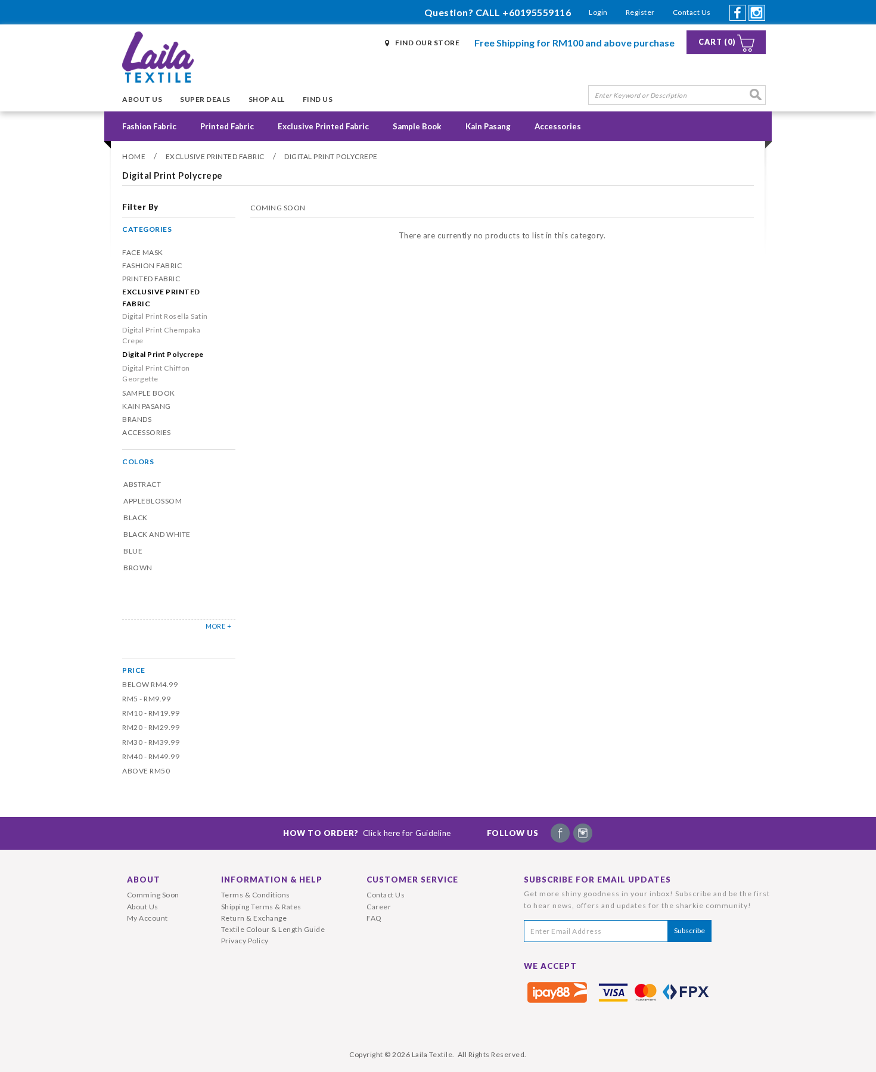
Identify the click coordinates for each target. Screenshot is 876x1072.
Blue (132, 550)
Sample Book (417, 126)
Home (133, 156)
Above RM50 (146, 770)
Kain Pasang (488, 126)
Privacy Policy (245, 940)
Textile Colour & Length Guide (273, 929)
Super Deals (205, 99)
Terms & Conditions (255, 894)
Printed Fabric (227, 126)
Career (378, 906)
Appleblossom (152, 500)
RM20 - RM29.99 (150, 727)
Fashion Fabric (149, 126)
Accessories (558, 126)
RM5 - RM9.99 (146, 698)
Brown (138, 567)
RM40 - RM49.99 (150, 756)
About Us (142, 99)
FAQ (374, 917)
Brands (136, 419)
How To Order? (367, 833)
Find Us (318, 99)
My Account (147, 917)
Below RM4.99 (150, 684)
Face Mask (142, 252)
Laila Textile (432, 1054)
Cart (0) (717, 42)
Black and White (157, 534)
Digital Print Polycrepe (331, 156)
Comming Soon (153, 894)
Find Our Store (427, 42)
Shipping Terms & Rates (261, 906)
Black (135, 517)
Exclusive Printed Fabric (323, 126)
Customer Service (412, 879)
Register (640, 12)
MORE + (218, 626)
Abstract (142, 484)
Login (598, 12)
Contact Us (692, 12)
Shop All (266, 99)
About (143, 879)
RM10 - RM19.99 (150, 713)
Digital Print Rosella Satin (165, 316)
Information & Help (271, 879)
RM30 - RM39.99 (150, 742)
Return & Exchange (254, 917)
